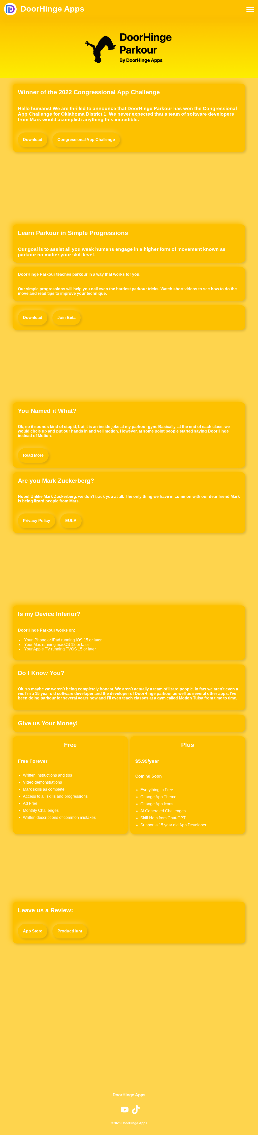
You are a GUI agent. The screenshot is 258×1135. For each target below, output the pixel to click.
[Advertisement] (129, 188)
